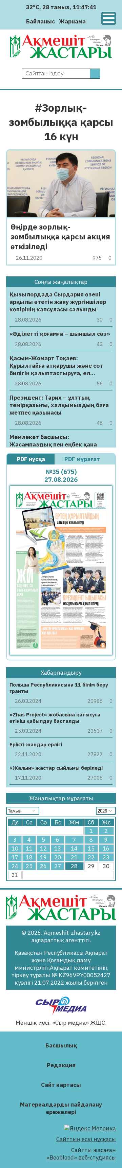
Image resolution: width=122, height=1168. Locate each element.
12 (43, 848)
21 (74, 857)
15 (91, 848)
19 (43, 857)
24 (15, 866)
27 (57, 866)
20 (57, 857)
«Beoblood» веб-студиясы (81, 1157)
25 (29, 866)
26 (43, 866)
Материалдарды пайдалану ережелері (61, 1108)
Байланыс (40, 21)
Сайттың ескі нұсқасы (86, 1139)
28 (74, 866)
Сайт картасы (61, 1085)
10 (15, 848)
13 (57, 848)
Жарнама (72, 21)
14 (74, 848)
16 (106, 848)
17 (15, 857)
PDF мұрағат (82, 459)
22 (91, 857)
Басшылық (61, 1045)
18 (29, 857)
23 (106, 857)
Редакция (61, 1065)
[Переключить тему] (93, 21)
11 (29, 848)
